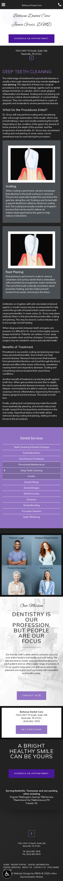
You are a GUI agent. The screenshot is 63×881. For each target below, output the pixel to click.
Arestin (31, 476)
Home (6, 864)
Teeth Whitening (31, 517)
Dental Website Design (18, 873)
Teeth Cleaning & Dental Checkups (31, 447)
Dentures (31, 499)
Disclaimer (53, 867)
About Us (27, 867)
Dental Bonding (32, 505)
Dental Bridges (31, 487)
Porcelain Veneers (31, 511)
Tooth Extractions (31, 452)
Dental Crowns (31, 493)
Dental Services (31, 438)
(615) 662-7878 (33, 851)
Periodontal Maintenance (31, 464)
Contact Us (40, 867)
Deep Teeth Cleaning (31, 470)
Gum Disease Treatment (31, 458)
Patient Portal (18, 864)
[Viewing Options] (7, 873)
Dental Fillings (31, 482)
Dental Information (38, 864)
